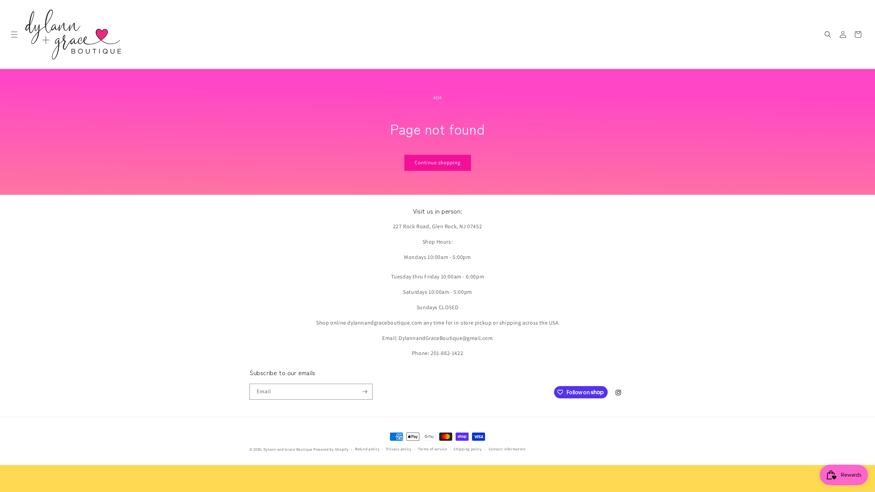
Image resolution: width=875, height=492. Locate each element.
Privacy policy (399, 449)
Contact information (507, 449)
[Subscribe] (364, 392)
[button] (14, 34)
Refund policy (367, 449)
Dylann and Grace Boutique (288, 449)
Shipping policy (468, 449)
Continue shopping (438, 162)
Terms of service (432, 449)
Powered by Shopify (331, 449)
